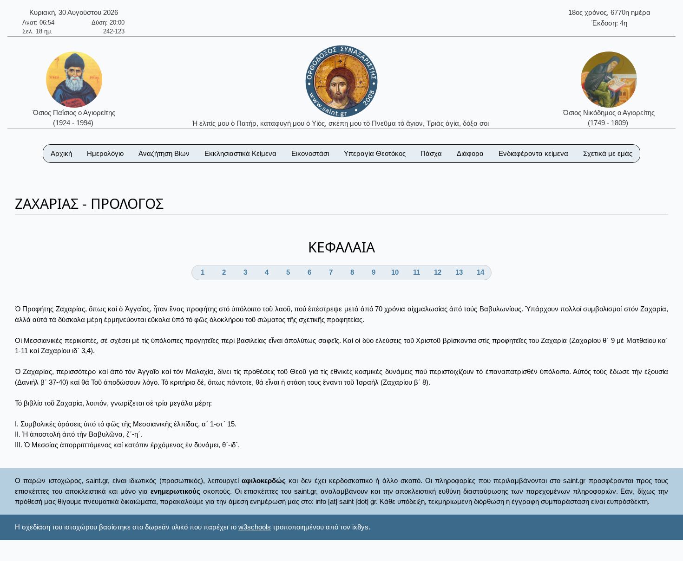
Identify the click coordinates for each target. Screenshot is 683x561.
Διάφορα (470, 153)
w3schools (254, 527)
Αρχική (61, 153)
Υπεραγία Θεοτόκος (375, 153)
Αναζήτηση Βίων (164, 153)
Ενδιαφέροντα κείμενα (533, 153)
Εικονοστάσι (310, 153)
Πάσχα (431, 153)
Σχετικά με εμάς (607, 153)
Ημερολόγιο (105, 153)
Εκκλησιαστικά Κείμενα (240, 153)
